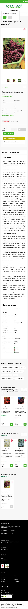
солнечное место (18, 338)
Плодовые (3, 579)
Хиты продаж (3, 547)
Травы (15, 577)
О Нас (2, 543)
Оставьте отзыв (4, 549)
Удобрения (16, 581)
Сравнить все (4, 435)
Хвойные (3, 581)
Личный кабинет (4, 560)
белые (22, 367)
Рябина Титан (4, 492)
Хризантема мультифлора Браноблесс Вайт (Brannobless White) (6, 452)
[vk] (10, 533)
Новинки (2, 545)
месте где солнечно (7, 378)
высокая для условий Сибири (10, 367)
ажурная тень (17, 339)
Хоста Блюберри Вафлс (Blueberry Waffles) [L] (19, 452)
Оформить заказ (4, 562)
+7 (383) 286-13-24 (5, 523)
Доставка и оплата (5, 540)
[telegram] (13, 533)
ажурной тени (19, 378)
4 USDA (16, 341)
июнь (15, 316)
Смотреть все (4, 476)
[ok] (12, 533)
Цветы (15, 575)
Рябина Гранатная (19, 408)
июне (15, 375)
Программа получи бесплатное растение (9, 542)
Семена (16, 579)
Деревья (2, 575)
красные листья (6, 375)
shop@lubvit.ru (4, 530)
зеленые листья (6, 371)
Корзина (2, 558)
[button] (6, 597)
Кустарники (3, 577)
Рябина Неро (4, 408)
